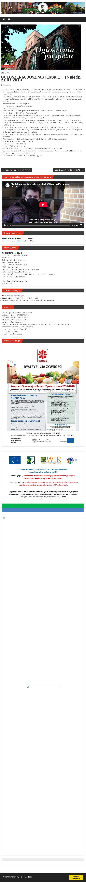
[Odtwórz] (5, 225)
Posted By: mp (6, 85)
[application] (43, 204)
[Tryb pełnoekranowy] (81, 225)
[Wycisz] (77, 225)
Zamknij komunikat (76, 877)
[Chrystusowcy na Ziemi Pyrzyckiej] (3, 19)
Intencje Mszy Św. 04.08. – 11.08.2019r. (68, 170)
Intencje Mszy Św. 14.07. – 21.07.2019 (17, 170)
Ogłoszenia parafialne (8, 66)
